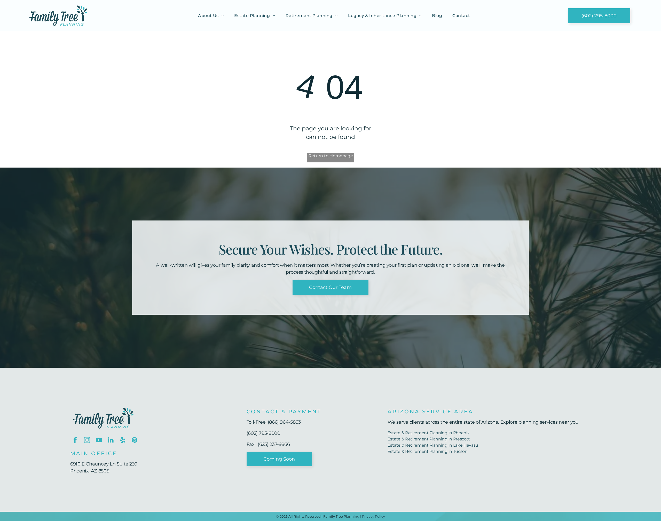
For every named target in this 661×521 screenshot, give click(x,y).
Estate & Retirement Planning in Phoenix (429, 432)
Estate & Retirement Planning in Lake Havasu (433, 445)
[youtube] (99, 440)
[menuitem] (211, 15)
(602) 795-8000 (263, 433)
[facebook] (75, 440)
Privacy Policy (373, 516)
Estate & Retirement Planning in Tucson (428, 451)
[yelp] (122, 440)
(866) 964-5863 (284, 422)
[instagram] (87, 440)
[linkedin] (110, 440)
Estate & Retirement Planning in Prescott (429, 439)
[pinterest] (134, 440)
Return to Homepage (330, 155)
